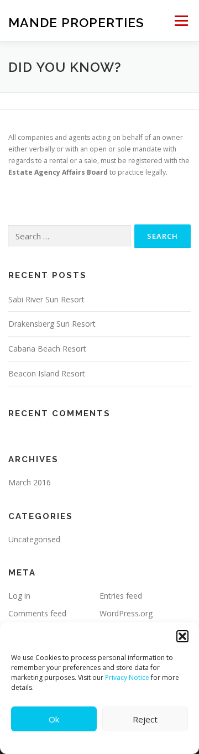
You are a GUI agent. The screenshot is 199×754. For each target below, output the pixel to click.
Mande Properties (76, 21)
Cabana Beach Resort (47, 348)
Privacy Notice (127, 677)
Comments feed (37, 613)
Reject (145, 719)
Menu (180, 20)
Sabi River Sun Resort (46, 299)
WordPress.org (126, 613)
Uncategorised (34, 539)
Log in (19, 595)
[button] (182, 636)
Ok (54, 719)
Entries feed (121, 595)
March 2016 (29, 482)
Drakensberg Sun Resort (52, 323)
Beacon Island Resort (46, 373)
